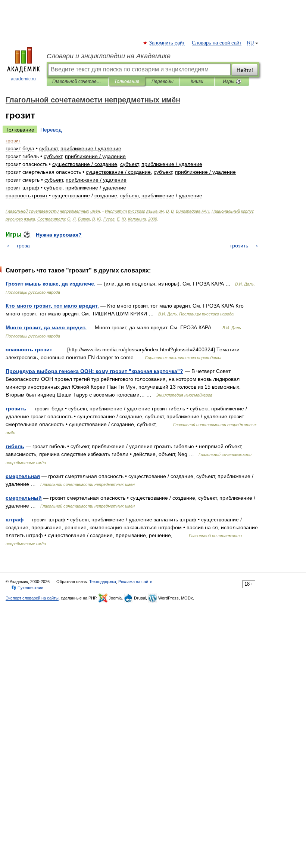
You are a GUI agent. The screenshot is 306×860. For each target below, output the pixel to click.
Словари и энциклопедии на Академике (109, 56)
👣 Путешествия (27, 587)
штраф (15, 520)
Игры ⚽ (232, 81)
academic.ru (23, 78)
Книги (197, 81)
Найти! (245, 70)
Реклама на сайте (135, 581)
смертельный (24, 498)
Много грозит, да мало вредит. (46, 327)
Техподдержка (102, 581)
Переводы (163, 81)
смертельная (23, 476)
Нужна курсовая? (59, 235)
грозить (239, 246)
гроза (23, 246)
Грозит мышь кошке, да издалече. (51, 284)
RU (250, 43)
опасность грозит (29, 349)
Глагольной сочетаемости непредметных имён (77, 81)
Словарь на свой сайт (216, 43)
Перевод (51, 130)
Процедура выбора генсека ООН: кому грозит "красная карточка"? (94, 371)
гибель (15, 446)
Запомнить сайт (167, 43)
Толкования (126, 81)
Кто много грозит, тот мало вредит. (52, 306)
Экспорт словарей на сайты (32, 598)
